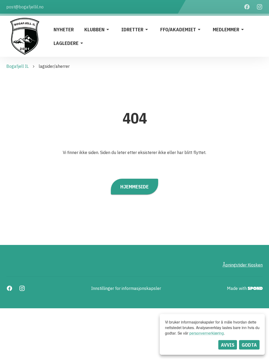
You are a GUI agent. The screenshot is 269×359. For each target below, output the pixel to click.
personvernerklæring (206, 333)
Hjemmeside (134, 186)
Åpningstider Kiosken (243, 265)
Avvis (227, 345)
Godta (249, 345)
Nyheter (64, 29)
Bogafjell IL (17, 66)
